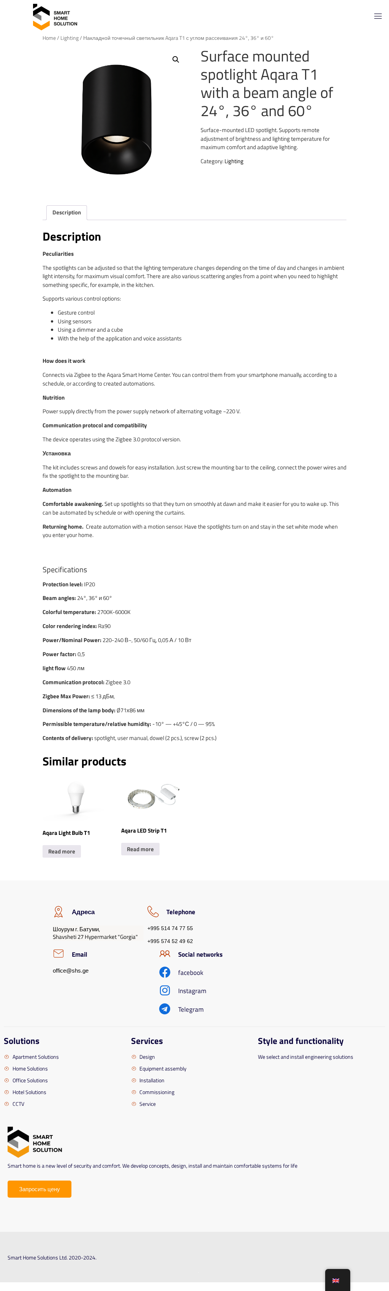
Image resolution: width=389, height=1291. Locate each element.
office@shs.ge (71, 970)
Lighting (69, 38)
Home (49, 38)
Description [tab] (66, 212)
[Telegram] (165, 1009)
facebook (190, 973)
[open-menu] (376, 17)
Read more (61, 851)
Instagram (192, 991)
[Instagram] (165, 990)
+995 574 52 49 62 (170, 941)
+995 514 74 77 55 (170, 928)
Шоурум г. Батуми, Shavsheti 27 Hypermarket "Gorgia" (95, 933)
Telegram (191, 1009)
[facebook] (165, 972)
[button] (176, 59)
